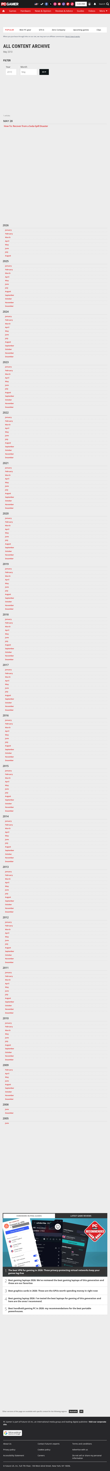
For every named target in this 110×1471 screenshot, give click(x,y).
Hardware (26, 10)
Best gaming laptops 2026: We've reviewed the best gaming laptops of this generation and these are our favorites (56, 1282)
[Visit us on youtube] (59, 4)
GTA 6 (41, 30)
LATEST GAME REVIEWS (80, 1216)
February (9, 233)
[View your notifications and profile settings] (95, 4)
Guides (80, 10)
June (7, 248)
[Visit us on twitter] (50, 4)
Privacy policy (9, 1449)
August (8, 255)
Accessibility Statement (13, 1455)
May (7, 244)
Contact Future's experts (49, 1443)
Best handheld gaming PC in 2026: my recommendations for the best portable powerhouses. (49, 1310)
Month (24, 66)
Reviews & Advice (64, 10)
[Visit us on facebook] (46, 4)
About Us (7, 1443)
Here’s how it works (72, 36)
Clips (99, 30)
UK (81, 1411)
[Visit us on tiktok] (72, 4)
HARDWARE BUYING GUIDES (29, 1216)
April (7, 241)
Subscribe (81, 4)
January (8, 230)
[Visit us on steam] (42, 4)
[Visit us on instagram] (55, 4)
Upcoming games (81, 30)
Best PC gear (25, 30)
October (8, 299)
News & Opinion (43, 10)
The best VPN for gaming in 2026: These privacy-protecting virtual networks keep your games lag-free (54, 1272)
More (102, 10)
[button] (104, 4)
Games (12, 10)
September (9, 295)
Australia (73, 1411)
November (9, 302)
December (9, 306)
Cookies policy (44, 1449)
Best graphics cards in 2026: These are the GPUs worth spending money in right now (53, 1290)
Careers (41, 1455)
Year (8, 66)
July (6, 252)
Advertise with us (80, 1449)
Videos (91, 10)
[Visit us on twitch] (63, 4)
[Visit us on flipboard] (67, 4)
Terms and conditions (82, 1443)
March (7, 237)
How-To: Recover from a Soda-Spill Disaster (26, 126)
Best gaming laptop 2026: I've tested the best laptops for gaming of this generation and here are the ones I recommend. (54, 1300)
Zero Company (58, 30)
